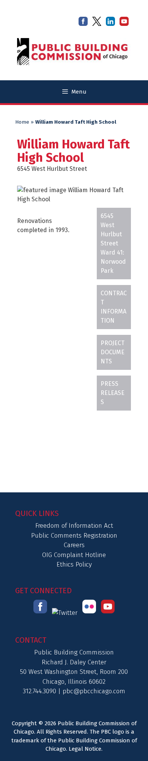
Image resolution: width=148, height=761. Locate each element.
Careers (74, 545)
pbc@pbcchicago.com (94, 691)
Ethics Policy (74, 564)
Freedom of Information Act (74, 526)
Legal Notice (85, 748)
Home (22, 122)
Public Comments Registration (74, 536)
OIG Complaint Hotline (74, 555)
